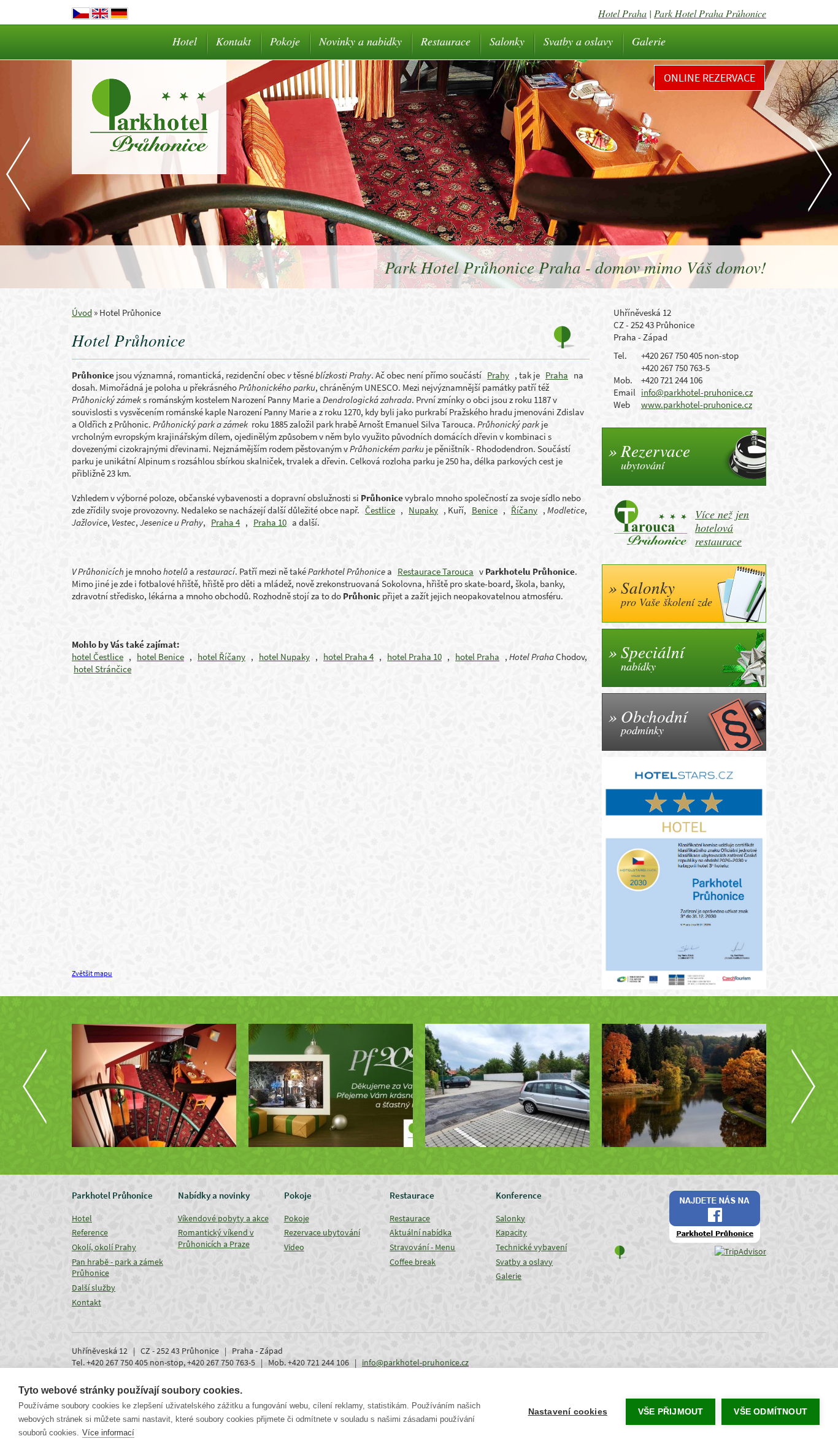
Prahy (498, 375)
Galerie (649, 41)
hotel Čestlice (97, 656)
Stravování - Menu (422, 1247)
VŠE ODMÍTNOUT (770, 1411)
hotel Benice (160, 656)
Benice (485, 510)
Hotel (184, 41)
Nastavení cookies (567, 1411)
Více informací (108, 1432)
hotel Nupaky (284, 656)
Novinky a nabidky (360, 41)
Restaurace (446, 41)
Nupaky (423, 510)
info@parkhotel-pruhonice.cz (697, 392)
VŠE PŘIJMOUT (670, 1411)
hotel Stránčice (102, 669)
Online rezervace (709, 78)
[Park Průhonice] (684, 1085)
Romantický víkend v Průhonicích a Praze (216, 1238)
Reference (90, 1232)
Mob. (622, 380)
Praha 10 (269, 522)
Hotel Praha (622, 13)
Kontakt (233, 41)
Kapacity (511, 1232)
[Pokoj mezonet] (154, 1085)
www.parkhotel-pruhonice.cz (696, 404)
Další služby (93, 1287)
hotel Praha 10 (414, 656)
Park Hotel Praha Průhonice (710, 13)
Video (294, 1247)
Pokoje (285, 41)
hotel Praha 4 (348, 656)
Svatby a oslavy (578, 41)
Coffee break (413, 1261)
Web (621, 404)
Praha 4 (225, 522)
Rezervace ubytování (322, 1232)
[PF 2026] (330, 1085)
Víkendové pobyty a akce (223, 1218)
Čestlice (380, 510)
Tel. (620, 355)
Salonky (507, 41)
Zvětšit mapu (92, 973)
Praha (556, 375)
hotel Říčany (221, 656)
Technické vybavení (531, 1247)
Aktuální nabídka (421, 1232)
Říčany (524, 510)
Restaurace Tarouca (436, 571)
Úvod (82, 312)
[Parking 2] (507, 1085)
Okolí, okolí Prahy (104, 1247)
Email (624, 392)
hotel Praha (477, 656)
